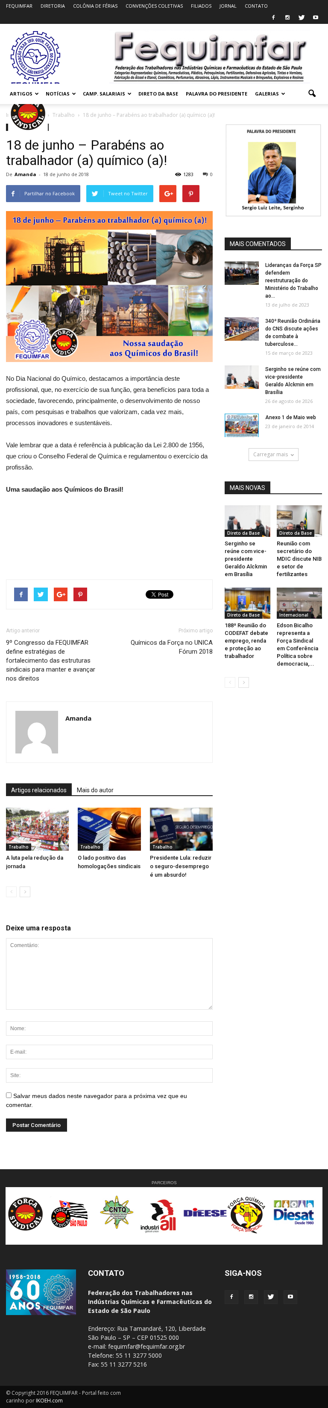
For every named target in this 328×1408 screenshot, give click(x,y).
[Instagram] (287, 18)
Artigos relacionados (39, 790)
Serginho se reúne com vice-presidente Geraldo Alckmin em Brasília (246, 558)
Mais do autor (95, 790)
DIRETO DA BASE (158, 93)
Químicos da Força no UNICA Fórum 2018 (172, 647)
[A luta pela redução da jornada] (37, 829)
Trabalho (19, 847)
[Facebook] (273, 18)
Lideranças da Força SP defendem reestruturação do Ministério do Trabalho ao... (293, 280)
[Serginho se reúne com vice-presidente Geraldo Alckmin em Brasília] (242, 377)
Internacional (293, 615)
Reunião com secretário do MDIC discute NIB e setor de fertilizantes (299, 558)
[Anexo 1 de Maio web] (242, 425)
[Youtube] (315, 18)
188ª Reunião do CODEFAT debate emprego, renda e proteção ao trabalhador (246, 640)
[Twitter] (301, 18)
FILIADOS (201, 6)
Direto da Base (243, 533)
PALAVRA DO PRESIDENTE (216, 93)
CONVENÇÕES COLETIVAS (154, 6)
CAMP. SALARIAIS (104, 93)
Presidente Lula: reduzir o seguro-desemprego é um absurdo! (180, 866)
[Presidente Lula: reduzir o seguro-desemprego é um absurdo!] (181, 829)
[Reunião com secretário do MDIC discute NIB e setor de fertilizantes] (299, 520)
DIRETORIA (53, 6)
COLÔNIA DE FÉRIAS (95, 6)
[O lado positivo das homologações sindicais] (109, 829)
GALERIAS (267, 93)
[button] (312, 94)
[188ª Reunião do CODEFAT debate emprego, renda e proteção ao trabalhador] (247, 603)
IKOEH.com (49, 1400)
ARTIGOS (21, 93)
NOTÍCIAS (58, 93)
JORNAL (228, 6)
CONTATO (256, 6)
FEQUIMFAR (19, 6)
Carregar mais (270, 454)
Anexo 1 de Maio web (290, 417)
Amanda (25, 174)
